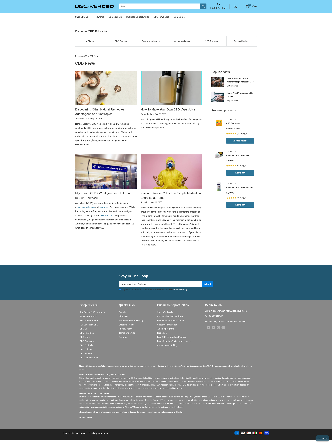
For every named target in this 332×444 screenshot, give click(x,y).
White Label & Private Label (170, 320)
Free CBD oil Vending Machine (171, 337)
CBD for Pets (86, 353)
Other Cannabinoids (151, 41)
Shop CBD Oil (81, 17)
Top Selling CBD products (92, 312)
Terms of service (85, 417)
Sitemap (123, 337)
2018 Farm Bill (106, 215)
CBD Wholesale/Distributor (170, 316)
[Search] (203, 6)
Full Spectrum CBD (89, 324)
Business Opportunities (137, 17)
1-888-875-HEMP (218, 8)
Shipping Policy (126, 324)
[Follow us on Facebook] (208, 327)
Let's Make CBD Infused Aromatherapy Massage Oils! (240, 80)
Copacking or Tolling (167, 345)
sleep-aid (103, 207)
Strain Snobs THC (88, 316)
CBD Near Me (115, 17)
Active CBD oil (233, 120)
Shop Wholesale (165, 312)
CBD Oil (83, 328)
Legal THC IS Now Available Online (240, 95)
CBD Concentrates (89, 357)
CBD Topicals (86, 345)
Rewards (100, 17)
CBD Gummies (233, 123)
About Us (123, 316)
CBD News (94, 56)
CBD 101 (90, 41)
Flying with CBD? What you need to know (102, 193)
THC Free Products (89, 320)
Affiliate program (165, 328)
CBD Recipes (211, 41)
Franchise (162, 333)
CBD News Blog (161, 17)
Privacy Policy (180, 289)
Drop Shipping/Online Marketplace (174, 341)
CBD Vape (85, 337)
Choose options (240, 141)
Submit (207, 284)
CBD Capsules (87, 341)
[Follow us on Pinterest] (223, 327)
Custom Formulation (167, 324)
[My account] (235, 6)
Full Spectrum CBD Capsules (239, 187)
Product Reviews (241, 41)
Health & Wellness (181, 41)
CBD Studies (121, 41)
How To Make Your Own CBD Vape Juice (168, 109)
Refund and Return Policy (131, 320)
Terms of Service (127, 333)
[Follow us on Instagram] (218, 327)
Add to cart (240, 173)
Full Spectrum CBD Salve (237, 155)
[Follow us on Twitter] (213, 327)
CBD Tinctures (87, 333)
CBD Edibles (86, 349)
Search (122, 312)
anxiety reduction (86, 207)
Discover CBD (81, 56)
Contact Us (179, 17)
